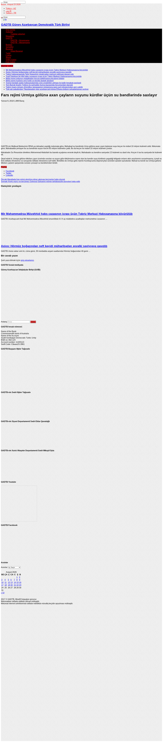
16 (20, 582)
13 (12, 582)
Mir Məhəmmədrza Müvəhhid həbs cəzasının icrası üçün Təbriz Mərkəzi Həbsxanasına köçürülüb (47, 70)
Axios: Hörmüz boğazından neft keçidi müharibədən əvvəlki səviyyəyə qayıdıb (38, 72)
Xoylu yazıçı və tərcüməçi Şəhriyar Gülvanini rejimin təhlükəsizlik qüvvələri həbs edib (40, 181)
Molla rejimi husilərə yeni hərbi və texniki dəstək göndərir (30, 81)
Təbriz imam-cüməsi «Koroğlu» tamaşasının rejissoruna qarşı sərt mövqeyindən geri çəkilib (44, 87)
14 (15, 582)
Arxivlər (4, 567)
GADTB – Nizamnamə (20, 40)
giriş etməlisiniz (27, 260)
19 (9, 585)
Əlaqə (8, 58)
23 (20, 585)
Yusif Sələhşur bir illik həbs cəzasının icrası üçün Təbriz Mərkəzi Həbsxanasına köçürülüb (44, 76)
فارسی (8, 11)
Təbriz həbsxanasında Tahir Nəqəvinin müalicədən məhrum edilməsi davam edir (40, 74)
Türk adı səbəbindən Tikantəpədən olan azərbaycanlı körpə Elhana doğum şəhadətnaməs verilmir (47, 89)
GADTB (9, 38)
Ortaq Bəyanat (17, 51)
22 (17, 585)
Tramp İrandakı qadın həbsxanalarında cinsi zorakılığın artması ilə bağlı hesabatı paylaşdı (43, 83)
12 (9, 582)
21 (15, 585)
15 (17, 582)
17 (2, 585)
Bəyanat (9, 49)
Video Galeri (11, 60)
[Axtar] (2, 2)
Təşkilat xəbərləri (18, 34)
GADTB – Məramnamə (20, 43)
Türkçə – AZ (11, 8)
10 (2, 582)
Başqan (9, 45)
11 (6, 582)
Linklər (8, 55)
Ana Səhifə (10, 30)
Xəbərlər (9, 32)
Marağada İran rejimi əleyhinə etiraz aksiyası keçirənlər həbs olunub (33, 179)
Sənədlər (9, 47)
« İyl (2, 593)
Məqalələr (10, 36)
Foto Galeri (10, 62)
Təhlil (8, 53)
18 (6, 585)
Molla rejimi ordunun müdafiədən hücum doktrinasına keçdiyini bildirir (35, 78)
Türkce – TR (11, 13)
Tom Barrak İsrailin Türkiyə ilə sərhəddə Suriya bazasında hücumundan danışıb (39, 85)
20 (12, 585)
